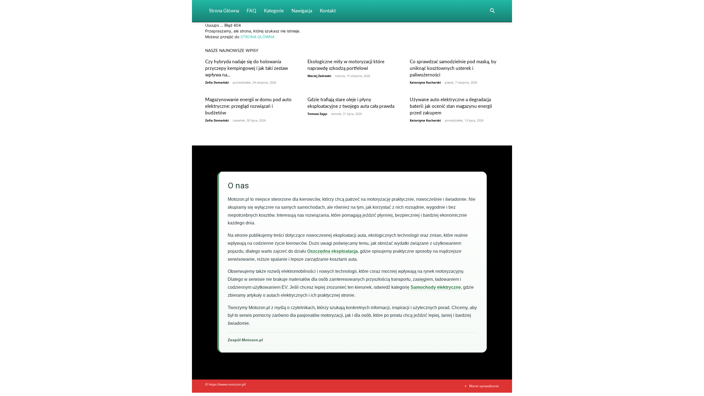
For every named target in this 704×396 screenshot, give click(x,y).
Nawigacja (302, 11)
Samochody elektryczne (436, 287)
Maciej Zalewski (319, 76)
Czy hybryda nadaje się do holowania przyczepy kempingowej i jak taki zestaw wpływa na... (246, 68)
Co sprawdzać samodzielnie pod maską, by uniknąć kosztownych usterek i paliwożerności (453, 68)
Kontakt (328, 11)
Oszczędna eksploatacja (332, 251)
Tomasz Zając (317, 114)
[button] (492, 11)
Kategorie (274, 11)
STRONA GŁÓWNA (257, 36)
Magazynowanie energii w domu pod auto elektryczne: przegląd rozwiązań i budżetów (248, 106)
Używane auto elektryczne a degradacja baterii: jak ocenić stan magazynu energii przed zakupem (451, 106)
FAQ (251, 11)
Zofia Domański (217, 82)
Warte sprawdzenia (484, 386)
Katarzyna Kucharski (425, 82)
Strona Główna (224, 11)
